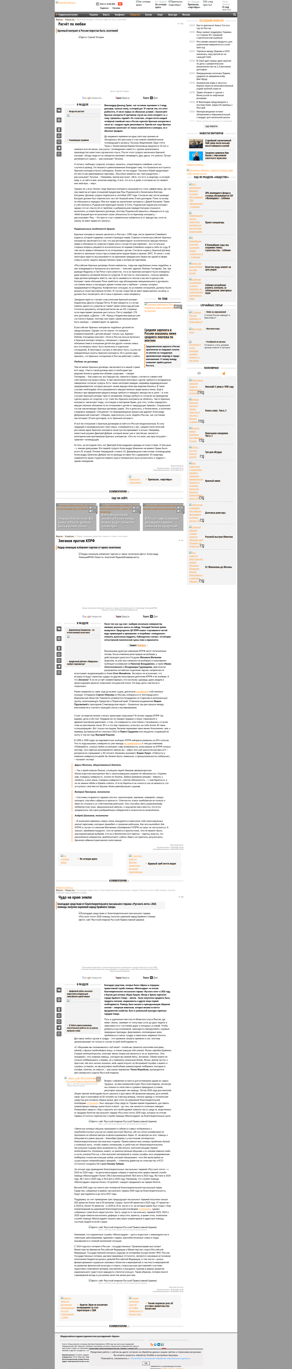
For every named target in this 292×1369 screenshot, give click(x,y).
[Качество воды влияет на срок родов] (196, 268)
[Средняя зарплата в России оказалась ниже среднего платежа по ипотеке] (162, 315)
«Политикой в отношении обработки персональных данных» (160, 1358)
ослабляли (142, 691)
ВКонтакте (158, 1344)
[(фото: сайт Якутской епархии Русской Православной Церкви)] (82, 1080)
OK (146, 1363)
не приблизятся (133, 743)
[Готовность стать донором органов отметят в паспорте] (196, 351)
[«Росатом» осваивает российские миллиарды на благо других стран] (196, 512)
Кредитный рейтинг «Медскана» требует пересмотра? (82, 662)
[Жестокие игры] (196, 332)
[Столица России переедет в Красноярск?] (196, 317)
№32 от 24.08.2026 (107, 3)
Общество (135, 14)
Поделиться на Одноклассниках (59, 129)
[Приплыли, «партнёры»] (136, 479)
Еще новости (211, 126)
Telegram (155, 1344)
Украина (93, 14)
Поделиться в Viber (59, 141)
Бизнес (148, 14)
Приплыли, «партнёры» (194, 6)
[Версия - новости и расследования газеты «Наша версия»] (75, 7)
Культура (172, 14)
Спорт (160, 14)
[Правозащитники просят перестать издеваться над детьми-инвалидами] (196, 222)
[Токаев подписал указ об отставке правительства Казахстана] (136, 1306)
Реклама (116, 8)
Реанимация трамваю (79, 140)
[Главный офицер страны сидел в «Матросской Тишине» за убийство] (196, 537)
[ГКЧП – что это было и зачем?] (196, 452)
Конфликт (120, 14)
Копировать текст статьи (59, 154)
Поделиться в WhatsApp (59, 135)
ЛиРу (162, 1344)
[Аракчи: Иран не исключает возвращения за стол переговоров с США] (68, 1308)
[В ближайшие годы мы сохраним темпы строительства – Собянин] (196, 247)
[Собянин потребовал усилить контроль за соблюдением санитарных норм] (196, 289)
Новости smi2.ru (64, 887)
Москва (186, 14)
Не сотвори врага (161, 6)
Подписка (104, 8)
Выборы (141, 645)
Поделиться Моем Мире (59, 120)
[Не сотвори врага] (68, 859)
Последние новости (211, 20)
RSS (151, 1344)
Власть (106, 14)
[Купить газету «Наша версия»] (98, 4)
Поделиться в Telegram (59, 148)
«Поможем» (93, 1103)
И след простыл (226, 8)
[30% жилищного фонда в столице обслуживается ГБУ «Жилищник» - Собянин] (196, 195)
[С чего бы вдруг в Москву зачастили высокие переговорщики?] (136, 864)
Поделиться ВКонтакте (59, 110)
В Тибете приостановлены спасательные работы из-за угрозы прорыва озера (82, 1028)
